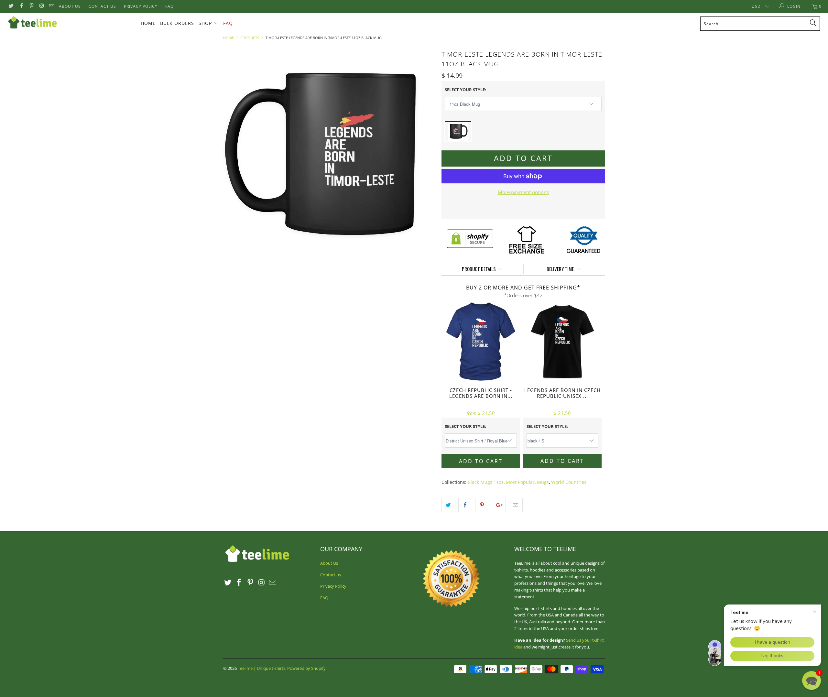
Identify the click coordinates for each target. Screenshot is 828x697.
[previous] (234, 154)
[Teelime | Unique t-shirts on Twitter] (11, 6)
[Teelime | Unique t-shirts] (69, 22)
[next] (423, 154)
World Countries (568, 482)
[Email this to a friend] (516, 505)
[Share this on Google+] (499, 505)
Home (148, 23)
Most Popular (520, 482)
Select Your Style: (465, 90)
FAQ (169, 6)
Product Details (479, 268)
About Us (70, 6)
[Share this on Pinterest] (482, 505)
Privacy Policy (141, 6)
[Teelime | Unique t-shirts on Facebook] (21, 6)
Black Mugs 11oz (486, 482)
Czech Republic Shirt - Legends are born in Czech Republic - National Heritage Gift (480, 341)
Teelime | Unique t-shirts (261, 668)
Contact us (102, 6)
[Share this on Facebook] (465, 505)
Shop (205, 23)
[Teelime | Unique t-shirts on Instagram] (41, 6)
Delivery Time (561, 268)
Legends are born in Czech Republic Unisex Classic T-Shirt (562, 341)
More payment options (523, 192)
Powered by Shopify (306, 668)
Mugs (543, 482)
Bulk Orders (177, 23)
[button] (811, 680)
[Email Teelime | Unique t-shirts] (51, 6)
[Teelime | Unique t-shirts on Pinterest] (31, 6)
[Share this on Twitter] (448, 505)
